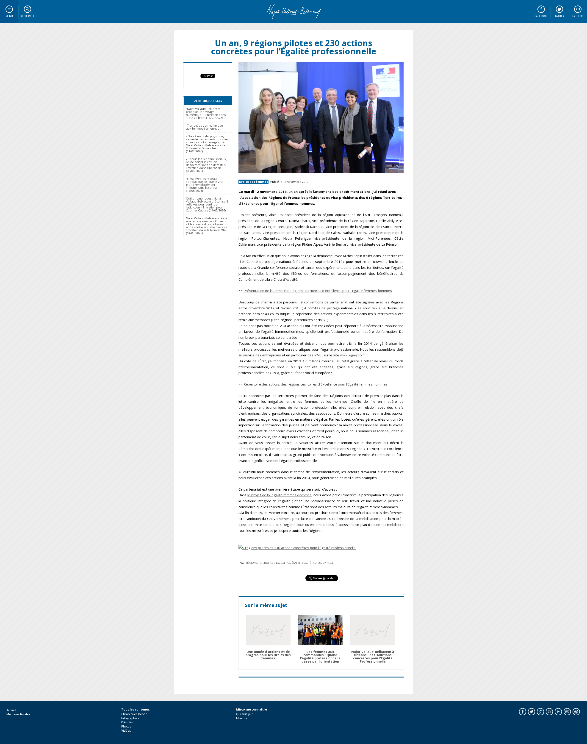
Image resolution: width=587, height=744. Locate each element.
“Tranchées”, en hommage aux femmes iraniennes (204, 126)
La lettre (577, 16)
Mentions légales (18, 714)
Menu (9, 16)
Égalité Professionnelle (317, 562)
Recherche (27, 16)
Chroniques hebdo (134, 714)
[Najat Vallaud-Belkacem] (293, 11)
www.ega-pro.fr (352, 355)
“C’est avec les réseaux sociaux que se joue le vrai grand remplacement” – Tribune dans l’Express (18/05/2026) (204, 185)
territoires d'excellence (274, 562)
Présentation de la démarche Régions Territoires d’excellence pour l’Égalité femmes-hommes (318, 290)
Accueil (11, 710)
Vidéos (126, 730)
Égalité (296, 562)
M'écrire (241, 718)
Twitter (559, 16)
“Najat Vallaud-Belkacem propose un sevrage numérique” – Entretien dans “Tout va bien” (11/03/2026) (206, 113)
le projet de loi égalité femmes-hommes (279, 495)
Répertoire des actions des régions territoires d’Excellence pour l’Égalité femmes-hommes (316, 384)
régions (251, 562)
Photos (126, 726)
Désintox (127, 722)
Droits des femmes (253, 182)
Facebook (541, 16)
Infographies (130, 718)
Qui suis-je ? (244, 714)
